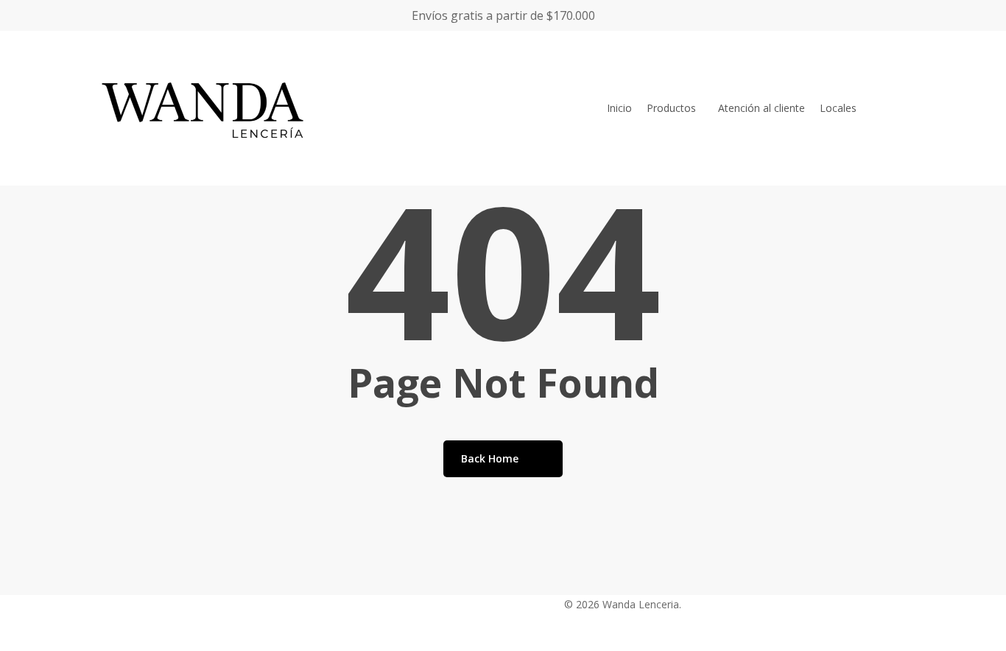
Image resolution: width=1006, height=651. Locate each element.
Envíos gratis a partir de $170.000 (503, 15)
